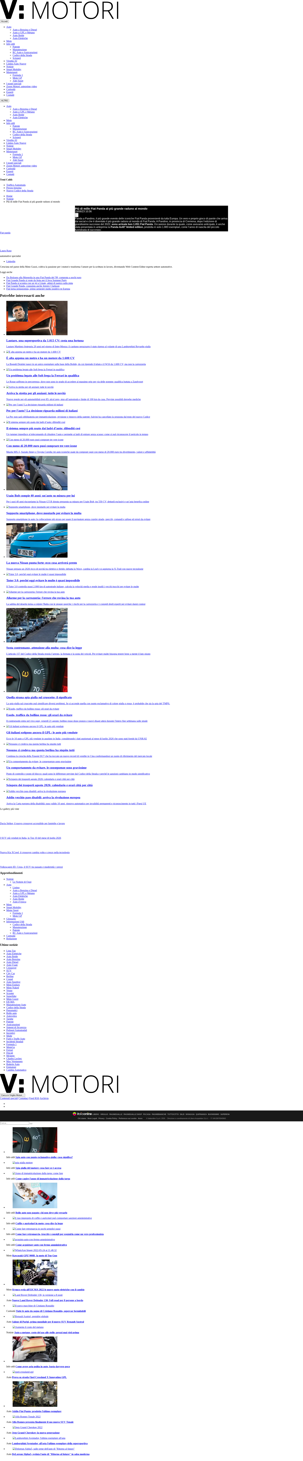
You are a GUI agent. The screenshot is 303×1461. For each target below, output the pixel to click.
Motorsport (11, 72)
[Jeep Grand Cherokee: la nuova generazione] (154, 1427)
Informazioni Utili (15, 921)
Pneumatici (11, 1010)
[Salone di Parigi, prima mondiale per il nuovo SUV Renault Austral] (154, 1316)
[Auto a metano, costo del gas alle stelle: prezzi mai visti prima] (154, 1327)
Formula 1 (18, 75)
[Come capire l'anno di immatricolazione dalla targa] (154, 1173)
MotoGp (10, 1047)
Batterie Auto (13, 1064)
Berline (10, 976)
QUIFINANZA (201, 1114)
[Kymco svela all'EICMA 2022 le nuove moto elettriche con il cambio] (154, 1273)
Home (9, 196)
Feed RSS (34, 1098)
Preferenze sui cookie (128, 1118)
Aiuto (140, 1118)
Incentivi (10, 1033)
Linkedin (10, 261)
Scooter (10, 993)
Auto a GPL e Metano (24, 32)
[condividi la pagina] (76, 215)
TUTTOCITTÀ (173, 1114)
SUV (9, 970)
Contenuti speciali (9, 1098)
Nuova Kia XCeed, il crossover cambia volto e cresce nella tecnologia (35, 852)
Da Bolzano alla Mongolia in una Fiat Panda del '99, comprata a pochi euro (43, 277)
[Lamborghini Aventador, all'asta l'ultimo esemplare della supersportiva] (154, 1438)
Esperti (9, 92)
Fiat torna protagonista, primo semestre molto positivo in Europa (38, 288)
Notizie (10, 66)
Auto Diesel (12, 962)
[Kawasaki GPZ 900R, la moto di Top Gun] (154, 1250)
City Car (10, 973)
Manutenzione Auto (16, 1004)
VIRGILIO (104, 1114)
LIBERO (95, 1114)
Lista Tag (11, 950)
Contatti (10, 95)
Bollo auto (11, 1013)
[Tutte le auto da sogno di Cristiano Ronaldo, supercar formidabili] (154, 1305)
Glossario (11, 918)
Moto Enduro (13, 984)
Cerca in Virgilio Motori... (12, 1095)
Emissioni (11, 1067)
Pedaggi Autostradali (16, 1030)
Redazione (11, 938)
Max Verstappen (14, 1061)
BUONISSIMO (213, 1114)
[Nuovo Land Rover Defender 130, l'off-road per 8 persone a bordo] (154, 1295)
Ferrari (9, 1050)
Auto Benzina (13, 959)
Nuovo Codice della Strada (19, 190)
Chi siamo (82, 1118)
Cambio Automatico (16, 1070)
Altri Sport (18, 80)
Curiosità (10, 89)
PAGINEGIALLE (115, 1114)
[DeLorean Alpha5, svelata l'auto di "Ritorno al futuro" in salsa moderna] (154, 1448)
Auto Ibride (18, 35)
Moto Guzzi (12, 999)
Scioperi (17, 58)
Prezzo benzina (13, 187)
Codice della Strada (22, 55)
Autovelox (11, 1016)
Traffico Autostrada (16, 185)
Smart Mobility (13, 69)
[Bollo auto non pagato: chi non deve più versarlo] (154, 1196)
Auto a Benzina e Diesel (25, 29)
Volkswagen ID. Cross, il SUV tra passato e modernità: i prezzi (31, 867)
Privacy (101, 1118)
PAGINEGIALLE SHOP (133, 1114)
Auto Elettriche (20, 38)
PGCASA (147, 1114)
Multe (9, 1036)
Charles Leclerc (14, 1058)
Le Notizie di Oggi (22, 882)
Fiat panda (5, 232)
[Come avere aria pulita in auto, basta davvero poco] (154, 1349)
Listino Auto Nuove (16, 63)
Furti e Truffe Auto (15, 1038)
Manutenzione (20, 49)
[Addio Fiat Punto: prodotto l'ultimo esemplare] (154, 1394)
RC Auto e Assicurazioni (25, 52)
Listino (16, 887)
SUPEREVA (225, 1114)
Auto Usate (12, 965)
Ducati (9, 1053)
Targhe (9, 1018)
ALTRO (4, 100)
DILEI (182, 1114)
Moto (9, 41)
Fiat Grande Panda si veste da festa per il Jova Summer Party (36, 280)
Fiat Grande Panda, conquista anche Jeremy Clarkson (32, 286)
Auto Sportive (13, 982)
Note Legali (92, 1118)
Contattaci (23, 1098)
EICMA (10, 1001)
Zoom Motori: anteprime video (21, 86)
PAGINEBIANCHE (159, 1114)
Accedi (4, 21)
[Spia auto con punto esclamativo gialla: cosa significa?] (154, 1140)
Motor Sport (12, 910)
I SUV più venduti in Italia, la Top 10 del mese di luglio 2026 (30, 838)
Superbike (11, 996)
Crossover (11, 967)
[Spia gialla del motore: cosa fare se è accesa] (154, 1162)
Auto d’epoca (19, 901)
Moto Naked (12, 987)
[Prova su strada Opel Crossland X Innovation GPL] (154, 1372)
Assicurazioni (13, 1024)
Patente (16, 46)
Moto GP (17, 78)
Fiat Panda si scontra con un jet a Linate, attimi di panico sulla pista (39, 283)
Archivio (44, 1098)
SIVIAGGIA (190, 1114)
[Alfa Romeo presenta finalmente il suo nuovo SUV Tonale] (154, 1416)
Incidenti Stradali (14, 1041)
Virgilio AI (11, 61)
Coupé (9, 979)
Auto (8, 27)
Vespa (9, 990)
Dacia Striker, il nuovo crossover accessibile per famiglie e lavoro (32, 823)
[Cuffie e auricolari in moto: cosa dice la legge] (154, 1218)
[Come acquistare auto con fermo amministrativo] (154, 1239)
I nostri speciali (13, 83)
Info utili (10, 44)
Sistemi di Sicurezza (16, 1027)
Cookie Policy (111, 1118)
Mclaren (10, 1055)
